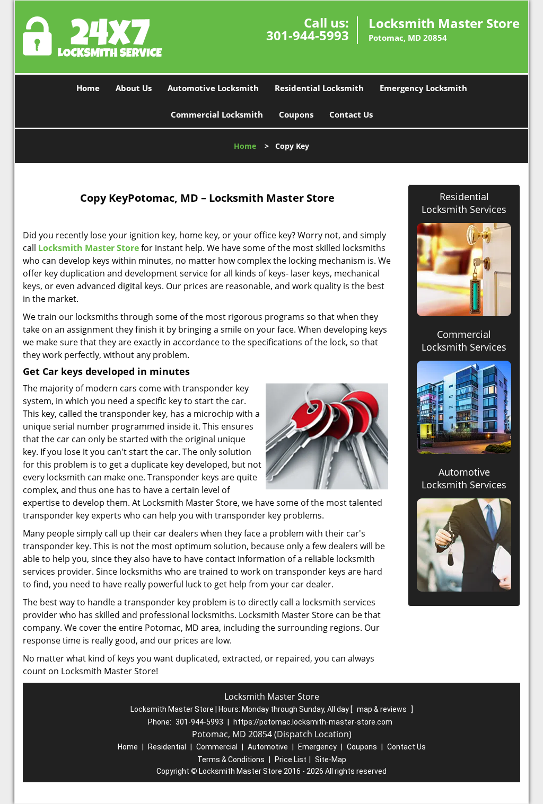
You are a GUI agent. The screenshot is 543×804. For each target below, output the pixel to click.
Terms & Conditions (231, 759)
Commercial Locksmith (217, 114)
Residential (167, 747)
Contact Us (351, 114)
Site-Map (330, 759)
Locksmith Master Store (88, 248)
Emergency (317, 747)
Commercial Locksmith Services (464, 340)
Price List (290, 759)
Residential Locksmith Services (464, 203)
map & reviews (382, 709)
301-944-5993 (307, 35)
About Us (134, 88)
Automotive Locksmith (213, 88)
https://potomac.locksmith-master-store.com (312, 722)
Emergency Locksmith (423, 88)
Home (88, 88)
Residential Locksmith (319, 88)
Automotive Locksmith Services (464, 478)
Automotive (268, 747)
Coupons (296, 114)
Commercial (217, 747)
